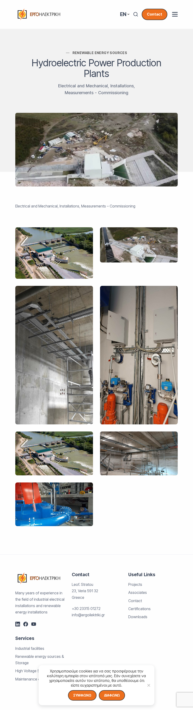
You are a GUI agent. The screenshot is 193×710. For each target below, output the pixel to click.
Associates (137, 592)
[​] (175, 14)
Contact (154, 14)
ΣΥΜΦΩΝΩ (82, 695)
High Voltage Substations (36, 670)
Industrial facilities (29, 648)
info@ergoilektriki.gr (88, 615)
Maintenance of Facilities (36, 679)
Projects (135, 584)
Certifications (139, 608)
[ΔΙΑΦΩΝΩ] (148, 685)
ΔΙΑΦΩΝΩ (112, 695)
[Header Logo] (38, 14)
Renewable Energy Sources (99, 53)
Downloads (137, 616)
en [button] (123, 14)
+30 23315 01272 (86, 608)
